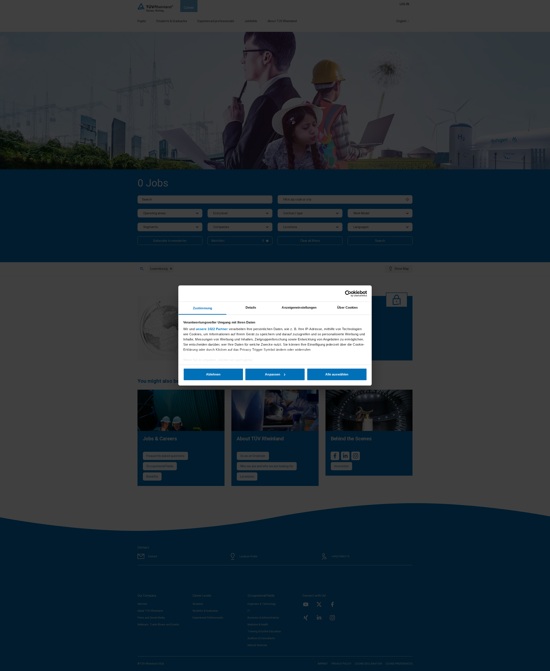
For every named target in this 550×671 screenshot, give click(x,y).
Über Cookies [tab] (347, 307)
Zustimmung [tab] (202, 308)
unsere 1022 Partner (212, 329)
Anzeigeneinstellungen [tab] (299, 307)
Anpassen (272, 374)
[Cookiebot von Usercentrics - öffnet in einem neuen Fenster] (348, 293)
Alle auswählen (336, 374)
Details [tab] (251, 307)
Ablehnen (213, 374)
